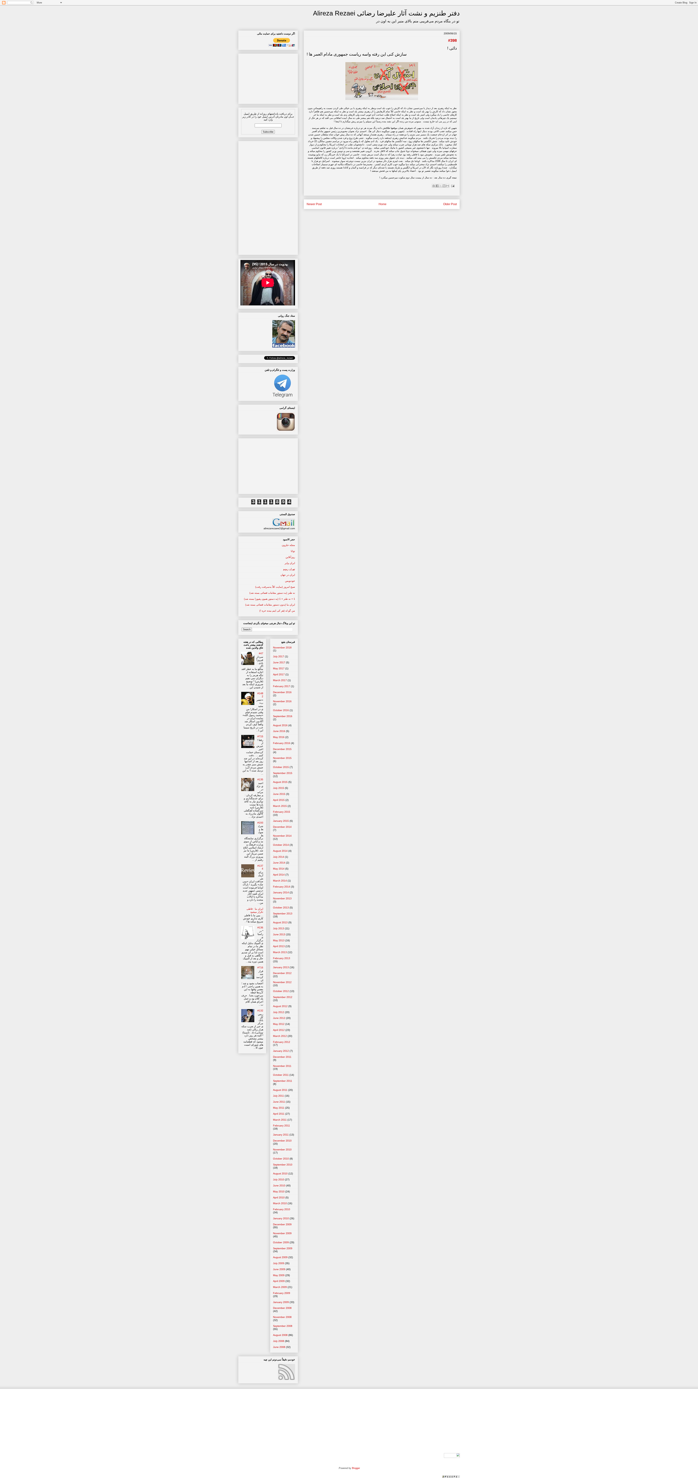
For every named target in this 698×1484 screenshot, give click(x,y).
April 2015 (279, 800)
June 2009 (279, 1269)
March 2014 (280, 880)
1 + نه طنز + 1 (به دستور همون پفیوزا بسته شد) (269, 598)
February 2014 (281, 886)
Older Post (450, 204)
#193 (260, 822)
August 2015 (280, 782)
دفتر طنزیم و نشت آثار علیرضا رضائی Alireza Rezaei (386, 13)
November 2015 (282, 758)
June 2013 (279, 934)
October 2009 (281, 1242)
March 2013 (280, 952)
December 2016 (282, 692)
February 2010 (281, 1209)
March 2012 (280, 1036)
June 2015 (279, 794)
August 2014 (280, 850)
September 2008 (282, 1325)
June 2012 (279, 1018)
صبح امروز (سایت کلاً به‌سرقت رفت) (275, 586)
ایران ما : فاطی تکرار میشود (254, 910)
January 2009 (281, 1302)
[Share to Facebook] (437, 186)
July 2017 (278, 656)
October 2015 (281, 767)
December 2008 (282, 1307)
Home (382, 204)
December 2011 (282, 1056)
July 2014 (278, 856)
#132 (260, 1010)
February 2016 (281, 743)
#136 (260, 927)
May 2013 (278, 940)
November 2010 (282, 1149)
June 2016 (279, 731)
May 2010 (278, 1191)
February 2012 (281, 1042)
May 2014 (278, 868)
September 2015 (282, 773)
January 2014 (281, 892)
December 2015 (282, 749)
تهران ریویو (289, 569)
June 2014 (279, 862)
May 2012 (278, 1024)
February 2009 (281, 1293)
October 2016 (281, 710)
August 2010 (280, 1173)
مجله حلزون (288, 545)
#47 (261, 653)
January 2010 (281, 1218)
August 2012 (280, 1006)
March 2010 (280, 1203)
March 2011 (280, 1119)
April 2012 (279, 1030)
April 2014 (279, 874)
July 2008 (278, 1341)
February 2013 (281, 958)
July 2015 (278, 788)
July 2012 (278, 1012)
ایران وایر (290, 563)
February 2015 (281, 811)
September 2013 (282, 913)
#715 (260, 736)
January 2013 (281, 967)
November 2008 (282, 1317)
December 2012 (282, 973)
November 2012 (282, 982)
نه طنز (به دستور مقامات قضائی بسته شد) (272, 592)
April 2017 (279, 674)
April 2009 (279, 1281)
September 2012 (282, 997)
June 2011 (279, 1101)
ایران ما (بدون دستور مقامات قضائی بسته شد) (270, 604)
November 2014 (282, 835)
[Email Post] (452, 185)
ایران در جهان (287, 574)
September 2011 (282, 1080)
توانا (293, 551)
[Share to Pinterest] (434, 186)
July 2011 (278, 1095)
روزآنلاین (290, 557)
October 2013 (281, 907)
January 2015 (281, 820)
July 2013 (278, 928)
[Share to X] (440, 186)
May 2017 (278, 668)
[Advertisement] (267, 77)
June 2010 (279, 1185)
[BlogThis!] (444, 186)
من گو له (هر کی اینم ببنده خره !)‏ (277, 610)
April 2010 (279, 1197)
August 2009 (280, 1257)
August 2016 (280, 725)
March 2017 (280, 680)
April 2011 (278, 1113)
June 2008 (279, 1347)
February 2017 (281, 686)
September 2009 (282, 1248)
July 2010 (278, 1179)
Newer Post (314, 204)
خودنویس (290, 580)
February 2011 (281, 1125)
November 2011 (282, 1065)
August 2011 (280, 1089)
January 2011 (281, 1134)
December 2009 (282, 1224)
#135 (260, 779)
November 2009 (282, 1233)
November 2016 (282, 701)
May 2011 (278, 1107)
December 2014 (282, 826)
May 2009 (278, 1275)
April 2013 (279, 946)
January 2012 (281, 1050)
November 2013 (282, 898)
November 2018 (282, 647)
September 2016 (282, 716)
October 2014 (281, 844)
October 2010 (281, 1158)
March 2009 (280, 1287)
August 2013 (280, 922)
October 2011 (281, 1074)
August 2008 (280, 1335)
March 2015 (280, 805)
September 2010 (282, 1164)
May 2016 (278, 737)
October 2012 (281, 991)
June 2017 (279, 662)
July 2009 (278, 1263)
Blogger (356, 1468)
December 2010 (282, 1140)
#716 (260, 967)
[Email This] (447, 186)
